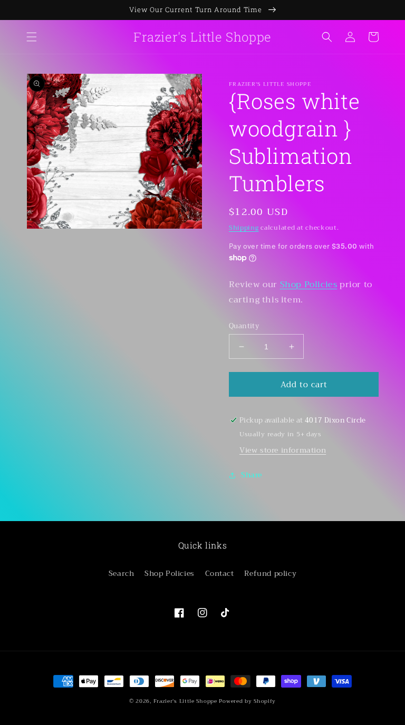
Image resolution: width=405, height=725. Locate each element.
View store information (282, 450)
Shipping (244, 227)
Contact (219, 573)
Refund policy (270, 573)
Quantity (244, 326)
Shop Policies (309, 284)
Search (121, 573)
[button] (31, 36)
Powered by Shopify (247, 701)
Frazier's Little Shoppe (185, 701)
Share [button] (251, 474)
